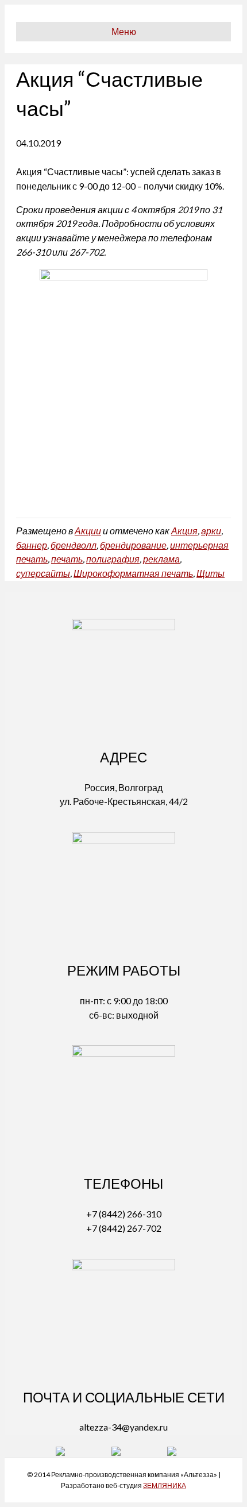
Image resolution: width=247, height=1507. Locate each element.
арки (211, 530)
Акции (88, 530)
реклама (161, 558)
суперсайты (43, 573)
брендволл (74, 544)
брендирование (133, 544)
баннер (31, 544)
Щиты (210, 573)
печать (67, 558)
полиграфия (113, 558)
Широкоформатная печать (133, 573)
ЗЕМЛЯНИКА (164, 1485)
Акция (184, 530)
